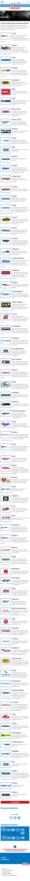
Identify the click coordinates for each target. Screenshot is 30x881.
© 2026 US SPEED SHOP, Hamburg (9, 875)
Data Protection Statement (7, 870)
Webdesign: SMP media (7, 873)
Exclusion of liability (6, 871)
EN (3, 2)
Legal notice (4, 868)
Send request (15, 802)
